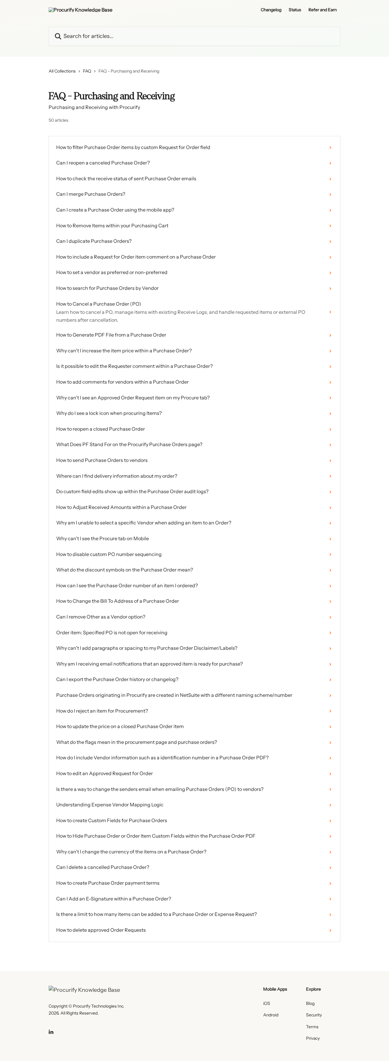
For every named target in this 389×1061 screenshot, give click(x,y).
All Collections (62, 71)
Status (295, 10)
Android (270, 1015)
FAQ (87, 71)
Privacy (313, 1038)
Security (314, 1015)
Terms (312, 1026)
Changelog (271, 10)
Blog (310, 1003)
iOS (266, 1003)
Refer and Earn (322, 10)
